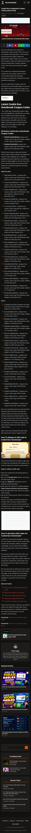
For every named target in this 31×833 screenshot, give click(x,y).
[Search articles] (24, 2)
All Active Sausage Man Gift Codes (15, 595)
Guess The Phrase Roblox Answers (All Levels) (14, 687)
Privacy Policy (20, 821)
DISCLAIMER (15, 824)
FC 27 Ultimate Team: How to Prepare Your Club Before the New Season (14, 792)
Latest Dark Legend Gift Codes (14, 598)
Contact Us (5, 821)
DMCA (27, 821)
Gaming (3, 15)
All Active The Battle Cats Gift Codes (15, 601)
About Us (12, 821)
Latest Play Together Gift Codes (14, 592)
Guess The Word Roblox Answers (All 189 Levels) (14, 709)
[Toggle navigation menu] (28, 2)
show (10, 98)
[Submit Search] (26, 747)
